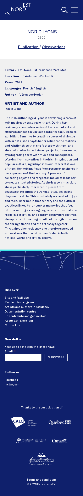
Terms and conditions (41, 479)
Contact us (12, 325)
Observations (53, 47)
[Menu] (74, 9)
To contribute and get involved (26, 316)
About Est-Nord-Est (19, 320)
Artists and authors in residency (27, 307)
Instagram (12, 384)
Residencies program (19, 302)
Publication (28, 47)
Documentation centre (20, 311)
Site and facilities (17, 297)
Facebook (11, 380)
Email (10, 351)
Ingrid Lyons (13, 109)
